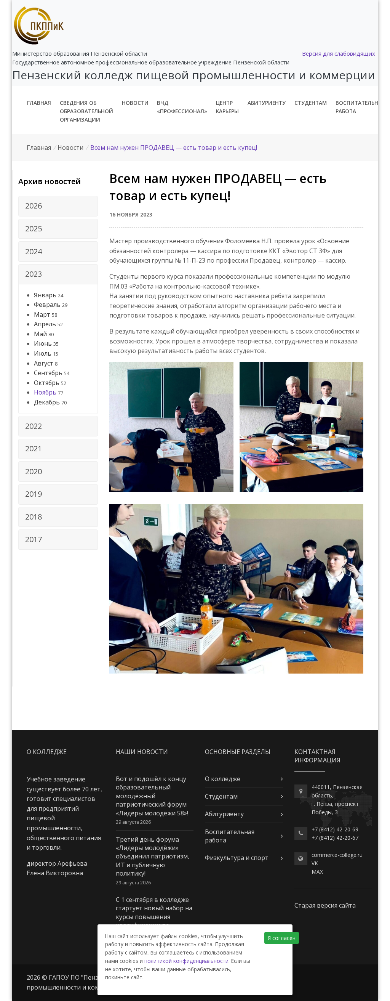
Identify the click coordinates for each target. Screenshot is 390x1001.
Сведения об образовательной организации (86, 111)
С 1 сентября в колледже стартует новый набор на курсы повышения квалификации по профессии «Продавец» (154, 916)
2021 (33, 448)
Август (43, 363)
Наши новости (142, 752)
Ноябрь (45, 392)
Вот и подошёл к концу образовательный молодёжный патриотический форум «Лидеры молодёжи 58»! (152, 796)
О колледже (222, 779)
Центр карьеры (227, 107)
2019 (33, 494)
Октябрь (46, 383)
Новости (135, 102)
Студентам (310, 102)
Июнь (43, 343)
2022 (33, 426)
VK (315, 863)
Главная (39, 102)
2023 (33, 274)
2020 (33, 471)
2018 (33, 517)
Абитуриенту (267, 102)
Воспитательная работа (360, 107)
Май (40, 334)
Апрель (45, 324)
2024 (33, 251)
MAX (317, 871)
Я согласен (282, 938)
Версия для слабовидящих (338, 53)
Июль (42, 353)
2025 (33, 228)
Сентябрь (48, 373)
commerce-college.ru (337, 854)
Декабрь (47, 402)
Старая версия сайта (325, 905)
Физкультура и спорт (237, 857)
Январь (45, 295)
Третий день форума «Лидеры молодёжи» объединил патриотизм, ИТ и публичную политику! (152, 856)
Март (42, 314)
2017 (33, 539)
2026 (33, 206)
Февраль (47, 304)
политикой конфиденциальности (186, 960)
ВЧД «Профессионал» (182, 107)
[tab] (58, 206)
